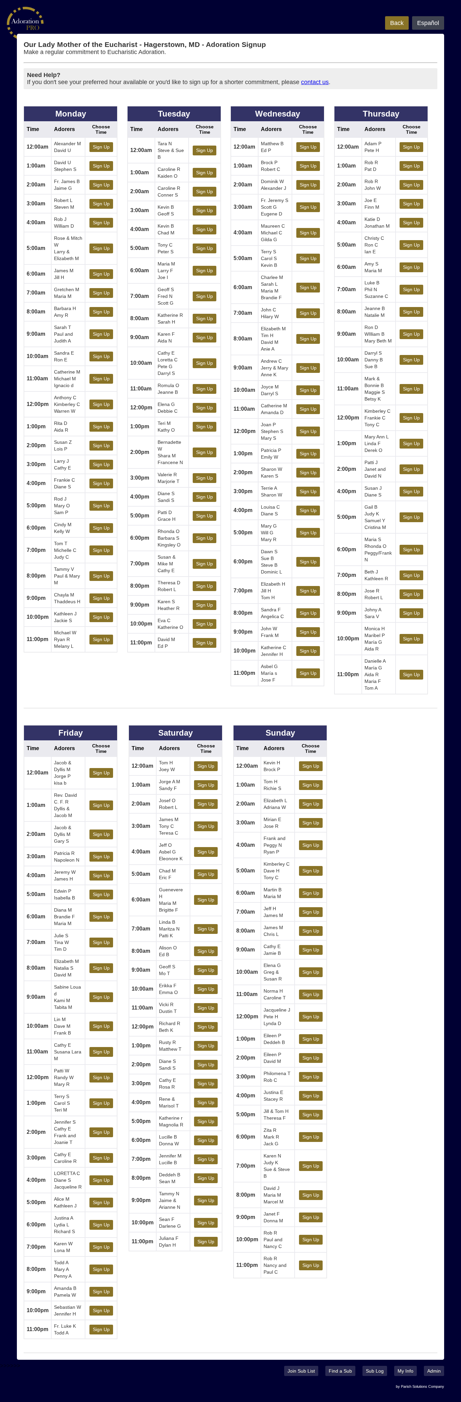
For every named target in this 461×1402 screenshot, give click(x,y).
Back (397, 23)
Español (428, 23)
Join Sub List (301, 1371)
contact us (315, 82)
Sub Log (375, 1371)
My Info (405, 1371)
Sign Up (101, 147)
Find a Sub (340, 1371)
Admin (434, 1371)
